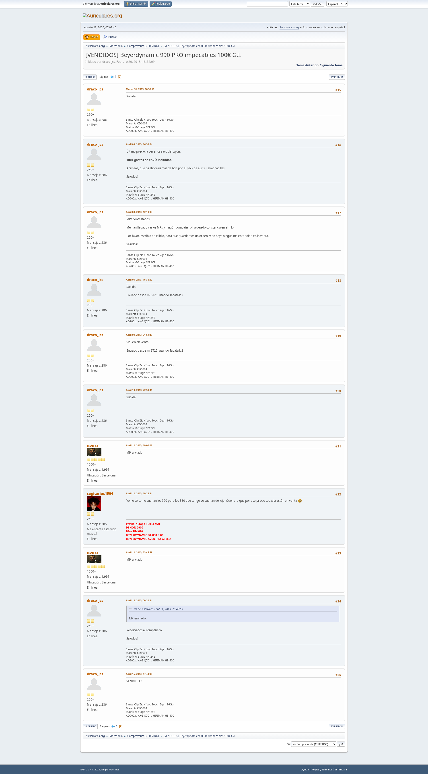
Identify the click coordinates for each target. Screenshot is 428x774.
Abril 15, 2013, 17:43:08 (139, 673)
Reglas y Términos (322, 769)
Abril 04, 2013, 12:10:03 (139, 212)
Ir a (288, 744)
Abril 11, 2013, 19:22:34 (139, 493)
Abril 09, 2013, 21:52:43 (139, 334)
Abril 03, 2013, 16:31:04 (139, 144)
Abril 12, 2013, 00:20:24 (139, 600)
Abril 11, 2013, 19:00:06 (139, 445)
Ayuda (305, 769)
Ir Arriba (90, 726)
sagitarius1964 (100, 493)
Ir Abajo (89, 77)
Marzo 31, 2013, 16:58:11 (140, 89)
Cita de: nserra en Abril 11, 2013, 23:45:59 (157, 609)
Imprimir (337, 77)
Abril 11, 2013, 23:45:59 (139, 552)
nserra (93, 445)
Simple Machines (110, 769)
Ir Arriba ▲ (341, 769)
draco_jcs (95, 89)
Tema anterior (307, 65)
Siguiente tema (331, 65)
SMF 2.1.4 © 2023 (90, 769)
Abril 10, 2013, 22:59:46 (139, 390)
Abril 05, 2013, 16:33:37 (139, 279)
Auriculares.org (289, 27)
